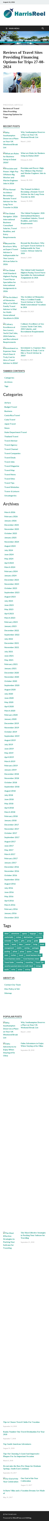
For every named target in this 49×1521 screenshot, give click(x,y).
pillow (15, 952)
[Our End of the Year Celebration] (11, 1478)
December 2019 (11, 723)
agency (24, 934)
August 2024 (10, 546)
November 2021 (11, 647)
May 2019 (8, 753)
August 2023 (10, 596)
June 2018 (9, 799)
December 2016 (11, 867)
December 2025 (11, 525)
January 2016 (10, 913)
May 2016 (8, 896)
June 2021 (9, 656)
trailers (13, 955)
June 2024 (9, 554)
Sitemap (8, 993)
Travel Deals (10, 457)
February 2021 (11, 664)
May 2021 (8, 660)
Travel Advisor (11, 440)
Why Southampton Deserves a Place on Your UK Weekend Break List (33, 134)
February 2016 (11, 909)
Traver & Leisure (11, 491)
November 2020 (11, 677)
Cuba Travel (9, 419)
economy (38, 937)
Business (8, 411)
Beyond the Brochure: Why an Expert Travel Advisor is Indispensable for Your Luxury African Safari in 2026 (32, 248)
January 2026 (10, 520)
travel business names (12, 959)
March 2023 (9, 618)
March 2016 (9, 905)
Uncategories (10, 495)
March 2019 (9, 761)
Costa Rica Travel (12, 415)
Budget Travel (10, 407)
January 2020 (10, 719)
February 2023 (11, 622)
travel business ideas (33, 955)
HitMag (28, 1518)
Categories (9, 377)
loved (42, 944)
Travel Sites (9, 478)
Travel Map (9, 470)
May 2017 (8, 850)
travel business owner (31, 959)
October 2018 (10, 782)
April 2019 (9, 757)
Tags (6, 386)
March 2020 (9, 710)
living (35, 944)
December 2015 (11, 917)
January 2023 (10, 626)
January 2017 (10, 862)
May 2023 (8, 609)
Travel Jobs (9, 462)
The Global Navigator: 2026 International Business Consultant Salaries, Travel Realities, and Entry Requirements (32, 218)
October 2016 (10, 875)
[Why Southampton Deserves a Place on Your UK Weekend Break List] (11, 132)
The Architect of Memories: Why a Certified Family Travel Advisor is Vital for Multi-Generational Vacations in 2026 (33, 302)
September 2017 (11, 837)
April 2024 (9, 563)
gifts (22, 941)
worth (6, 970)
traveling (19, 962)
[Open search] (43, 28)
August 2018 (10, 791)
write (13, 970)
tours (6, 955)
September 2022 (11, 634)
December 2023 (11, 580)
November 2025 (11, 529)
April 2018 (9, 808)
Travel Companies (12, 453)
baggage (33, 934)
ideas (21, 944)
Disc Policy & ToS (12, 989)
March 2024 (9, 567)
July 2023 (8, 601)
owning (27, 948)
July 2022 (8, 639)
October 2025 (10, 533)
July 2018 (8, 795)
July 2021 (8, 651)
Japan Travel (10, 424)
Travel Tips (9, 483)
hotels (14, 944)
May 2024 (8, 558)
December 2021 (11, 643)
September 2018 (11, 786)
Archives (8, 382)
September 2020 (11, 685)
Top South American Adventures (17, 1444)
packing (7, 952)
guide (36, 941)
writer (20, 970)
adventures (15, 934)
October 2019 (10, 732)
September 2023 (11, 592)
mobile (19, 948)
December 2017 (11, 824)
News (7, 428)
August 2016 (10, 884)
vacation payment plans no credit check (18, 966)
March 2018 (9, 812)
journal (28, 944)
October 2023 (10, 588)
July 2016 (8, 888)
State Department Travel (15, 432)
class (40, 934)
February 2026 (11, 516)
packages (35, 948)
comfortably (8, 937)
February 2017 (11, 858)
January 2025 (10, 537)
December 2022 (11, 630)
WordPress (17, 1518)
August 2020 (10, 689)
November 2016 (11, 871)
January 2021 (10, 668)
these (36, 952)
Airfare (7, 402)
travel (21, 955)
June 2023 (9, 605)
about (6, 934)
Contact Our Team (12, 984)
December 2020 (11, 672)
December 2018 (11, 774)
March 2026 (9, 512)
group (29, 941)
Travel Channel (11, 449)
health (6, 944)
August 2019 (10, 740)
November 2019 (11, 727)
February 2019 (11, 765)
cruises (18, 937)
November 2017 (11, 829)
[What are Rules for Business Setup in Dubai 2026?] (11, 153)
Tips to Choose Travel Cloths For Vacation (21, 1422)
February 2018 (11, 816)
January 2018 (10, 820)
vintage (38, 966)
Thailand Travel (11, 436)
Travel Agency (10, 445)
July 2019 (8, 744)
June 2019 (9, 748)
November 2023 (11, 584)
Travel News (10, 474)
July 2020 (8, 694)
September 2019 (11, 736)
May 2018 (8, 803)
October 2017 (10, 833)
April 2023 (9, 613)
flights (16, 941)
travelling (29, 962)
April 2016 (9, 900)
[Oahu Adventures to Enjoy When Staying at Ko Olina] (11, 1043)
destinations (28, 937)
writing (27, 970)
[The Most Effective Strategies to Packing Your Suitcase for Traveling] (11, 1233)
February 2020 (11, 715)
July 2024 (8, 550)
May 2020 (8, 702)
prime (22, 952)
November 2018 (11, 778)
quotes (29, 952)
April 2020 (9, 706)
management (9, 948)
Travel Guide (9, 962)
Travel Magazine (11, 466)
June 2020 (9, 698)
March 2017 (9, 854)
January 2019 (10, 770)
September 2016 (11, 879)
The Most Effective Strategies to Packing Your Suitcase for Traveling (33, 1235)
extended (7, 941)
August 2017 (10, 841)
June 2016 (9, 892)
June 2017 (9, 846)
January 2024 (10, 575)
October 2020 (10, 681)
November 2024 (11, 542)
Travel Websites (11, 487)
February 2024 (11, 571)
